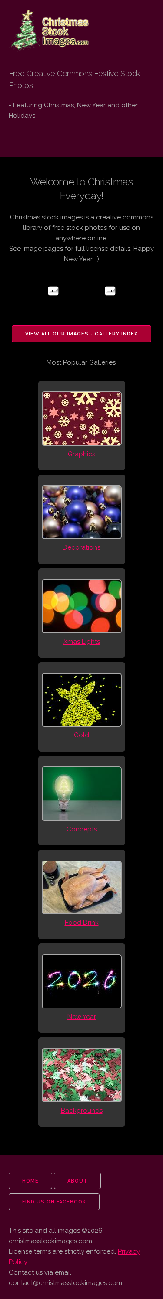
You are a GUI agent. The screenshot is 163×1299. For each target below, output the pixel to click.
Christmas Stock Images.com (45, 22)
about (77, 1181)
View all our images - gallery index (81, 334)
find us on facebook (54, 1202)
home (30, 1181)
